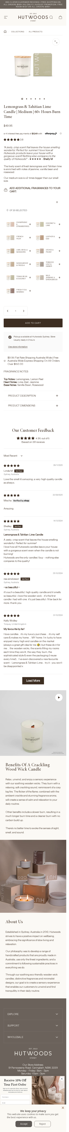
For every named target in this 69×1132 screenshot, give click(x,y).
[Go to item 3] (31, 99)
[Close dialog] (62, 1079)
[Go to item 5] (40, 99)
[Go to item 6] (44, 99)
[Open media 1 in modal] (56, 42)
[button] (12, 139)
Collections (17, 31)
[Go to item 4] (35, 99)
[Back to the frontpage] (5, 31)
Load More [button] (33, 680)
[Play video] (33, 723)
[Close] (63, 1108)
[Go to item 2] (26, 99)
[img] (12, 465)
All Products (35, 31)
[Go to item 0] (22, 99)
